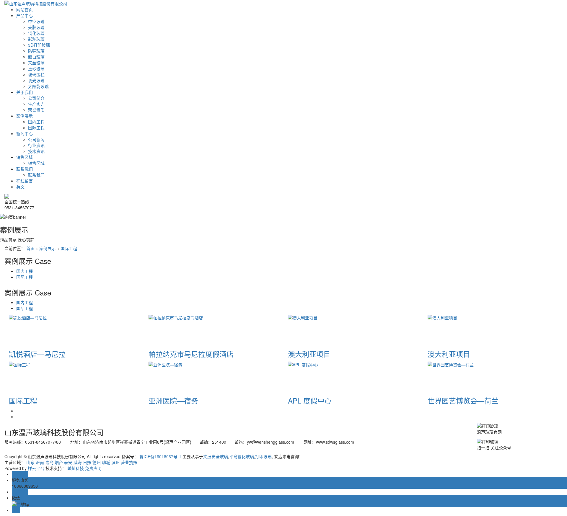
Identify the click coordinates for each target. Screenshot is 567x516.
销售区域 (24, 157)
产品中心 (24, 15)
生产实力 (36, 104)
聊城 (106, 462)
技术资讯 (36, 151)
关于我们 (24, 92)
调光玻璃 (36, 80)
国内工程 (36, 122)
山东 (30, 462)
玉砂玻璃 (36, 68)
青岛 (49, 462)
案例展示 (24, 116)
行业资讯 (36, 145)
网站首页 (24, 9)
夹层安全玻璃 (215, 456)
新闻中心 (24, 133)
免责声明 (93, 468)
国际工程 (36, 127)
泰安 (68, 462)
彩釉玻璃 (36, 39)
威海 (78, 462)
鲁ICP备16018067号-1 (160, 456)
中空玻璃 (36, 21)
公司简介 (36, 98)
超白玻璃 (36, 57)
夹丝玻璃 (36, 63)
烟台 (59, 462)
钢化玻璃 (36, 33)
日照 (87, 462)
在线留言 (24, 181)
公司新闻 (36, 139)
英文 (20, 187)
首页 (30, 248)
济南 (40, 462)
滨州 (115, 462)
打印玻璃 (263, 456)
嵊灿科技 (75, 468)
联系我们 (24, 169)
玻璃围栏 (36, 74)
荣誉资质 (36, 110)
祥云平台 (36, 468)
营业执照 (129, 462)
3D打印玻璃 (39, 45)
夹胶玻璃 (36, 27)
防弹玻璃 (36, 51)
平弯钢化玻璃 (241, 456)
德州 (96, 462)
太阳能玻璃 (38, 86)
